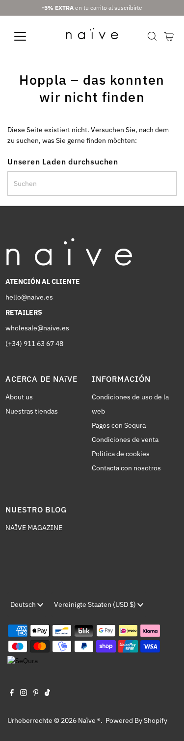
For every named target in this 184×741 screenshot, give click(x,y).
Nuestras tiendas (31, 411)
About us (19, 397)
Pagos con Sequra (119, 425)
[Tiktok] (47, 693)
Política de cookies (121, 453)
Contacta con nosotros (126, 467)
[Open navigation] (27, 36)
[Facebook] (11, 693)
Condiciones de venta (125, 439)
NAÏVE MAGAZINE (33, 527)
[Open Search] (152, 36)
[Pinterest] (36, 693)
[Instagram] (23, 693)
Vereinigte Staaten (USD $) (95, 604)
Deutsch (23, 604)
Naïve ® (89, 720)
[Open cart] (169, 36)
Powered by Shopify (136, 720)
